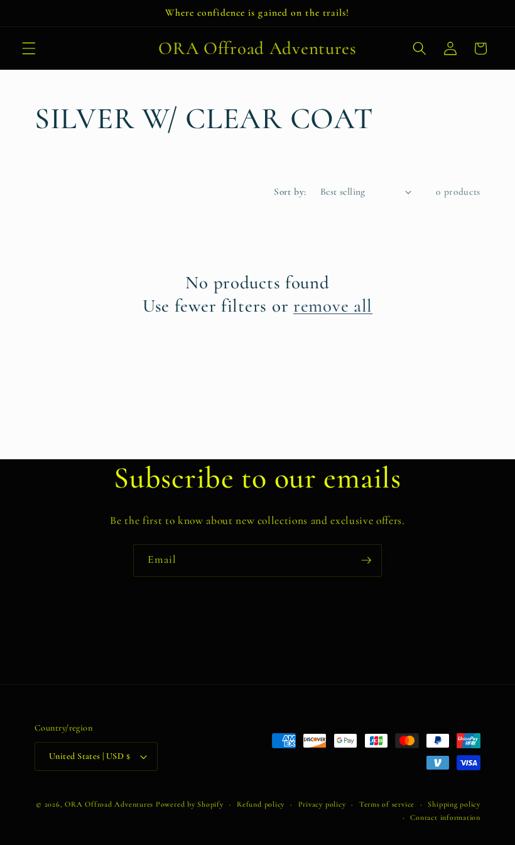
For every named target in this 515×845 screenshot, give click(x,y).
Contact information (445, 817)
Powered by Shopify (190, 804)
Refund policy (261, 804)
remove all (332, 306)
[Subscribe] (366, 560)
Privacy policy (322, 804)
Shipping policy (454, 804)
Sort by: (290, 191)
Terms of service (387, 804)
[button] (29, 48)
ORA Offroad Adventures (109, 804)
